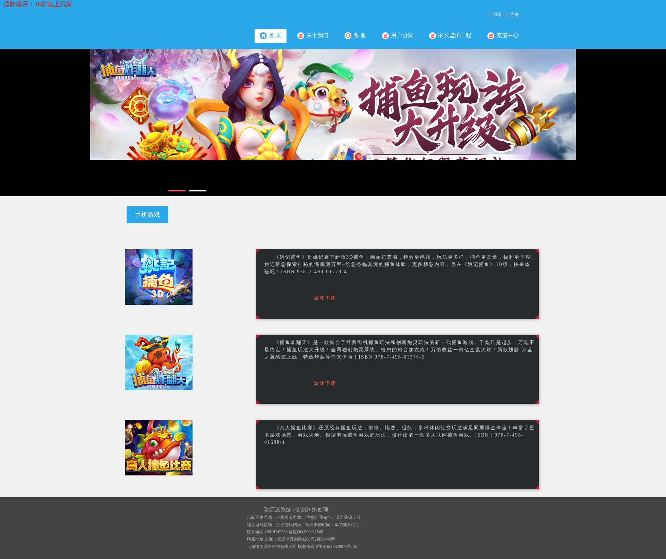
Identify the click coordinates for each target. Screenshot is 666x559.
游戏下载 (325, 298)
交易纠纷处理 (311, 510)
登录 (498, 14)
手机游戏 (147, 214)
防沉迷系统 (277, 510)
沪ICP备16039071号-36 (336, 546)
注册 (514, 14)
